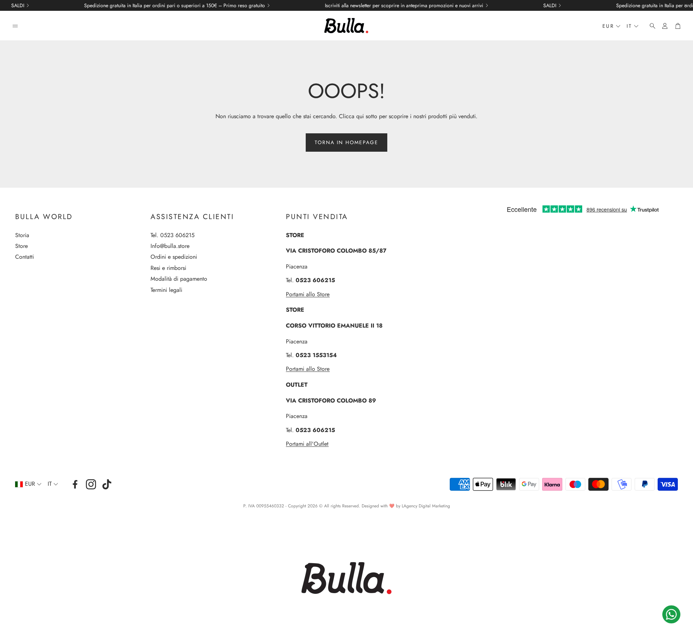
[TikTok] (107, 484)
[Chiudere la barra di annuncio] (685, 5)
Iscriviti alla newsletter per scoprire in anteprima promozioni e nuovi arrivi (404, 5)
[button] (15, 26)
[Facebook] (75, 484)
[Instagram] (91, 484)
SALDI (17, 5)
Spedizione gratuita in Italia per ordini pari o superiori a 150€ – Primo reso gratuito (174, 5)
